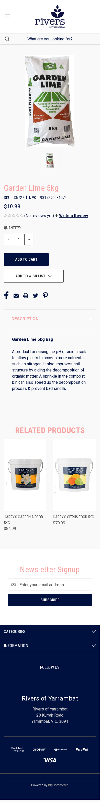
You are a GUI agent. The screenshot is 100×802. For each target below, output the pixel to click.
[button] (71, 215)
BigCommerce (58, 785)
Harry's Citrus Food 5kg (73, 517)
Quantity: (12, 228)
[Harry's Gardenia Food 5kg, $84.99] (25, 474)
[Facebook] (6, 295)
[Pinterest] (45, 295)
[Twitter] (35, 295)
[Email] (16, 295)
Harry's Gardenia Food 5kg (23, 520)
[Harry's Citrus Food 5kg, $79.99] (74, 474)
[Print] (25, 295)
